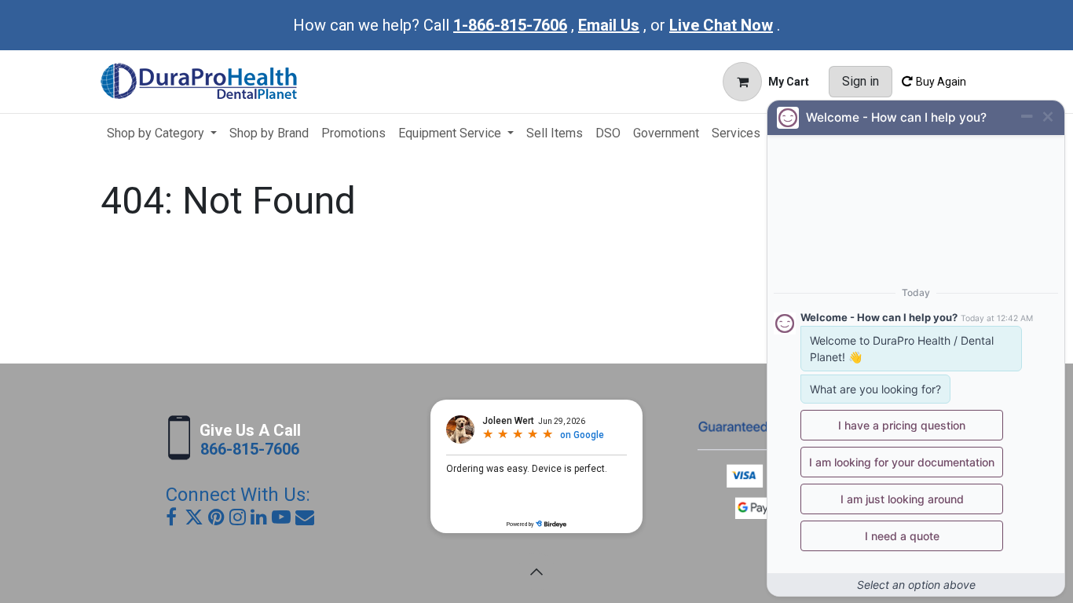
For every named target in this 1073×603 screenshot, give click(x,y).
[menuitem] (162, 133)
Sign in (860, 81)
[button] (536, 571)
